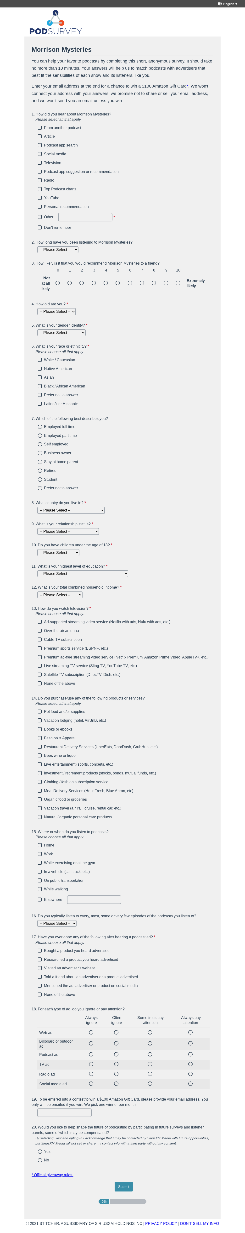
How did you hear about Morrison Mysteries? (71, 116)
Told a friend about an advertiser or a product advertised (91, 977)
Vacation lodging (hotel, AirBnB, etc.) (75, 720)
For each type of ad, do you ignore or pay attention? (78, 1009)
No (46, 1160)
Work (48, 854)
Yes (47, 1151)
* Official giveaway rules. (52, 1175)
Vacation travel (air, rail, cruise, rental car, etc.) (82, 808)
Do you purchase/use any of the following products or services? (88, 700)
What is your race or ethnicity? (83, 349)
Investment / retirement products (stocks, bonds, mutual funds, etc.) (100, 773)
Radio (49, 180)
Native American (58, 369)
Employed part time (60, 436)
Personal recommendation (66, 207)
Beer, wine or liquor (60, 755)
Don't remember (57, 227)
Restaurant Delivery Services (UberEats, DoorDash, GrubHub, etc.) (101, 747)
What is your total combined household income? (77, 587)
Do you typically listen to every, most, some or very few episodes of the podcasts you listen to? (114, 916)
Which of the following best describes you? (70, 419)
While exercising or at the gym (69, 863)
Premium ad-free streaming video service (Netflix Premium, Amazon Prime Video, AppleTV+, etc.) (126, 657)
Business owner (57, 453)
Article (49, 136)
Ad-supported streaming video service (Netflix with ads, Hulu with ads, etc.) (107, 622)
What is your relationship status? (63, 524)
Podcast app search (61, 145)
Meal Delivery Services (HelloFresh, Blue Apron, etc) (88, 791)
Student (50, 479)
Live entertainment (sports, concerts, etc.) (78, 764)
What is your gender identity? (60, 325)
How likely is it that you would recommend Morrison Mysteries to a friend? (96, 263)
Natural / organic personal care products (78, 817)
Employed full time (59, 427)
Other (48, 217)
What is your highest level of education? (70, 566)
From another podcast (62, 128)
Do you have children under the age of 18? (72, 545)
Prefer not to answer (61, 395)
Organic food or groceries (65, 799)
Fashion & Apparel (60, 738)
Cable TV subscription (63, 639)
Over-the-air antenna (61, 631)
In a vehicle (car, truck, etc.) (67, 872)
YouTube (51, 198)
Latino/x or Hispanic (61, 404)
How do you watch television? (84, 611)
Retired (50, 471)
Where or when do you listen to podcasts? (70, 834)
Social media (55, 154)
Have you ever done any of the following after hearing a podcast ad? (116, 939)
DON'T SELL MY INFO (199, 1224)
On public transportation (64, 880)
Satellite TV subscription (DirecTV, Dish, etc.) (82, 675)
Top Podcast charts (60, 189)
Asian (49, 377)
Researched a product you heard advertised (81, 959)
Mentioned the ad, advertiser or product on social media (91, 986)
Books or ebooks (58, 729)
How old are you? (50, 304)
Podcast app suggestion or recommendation (81, 172)
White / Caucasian (59, 360)
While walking (56, 889)
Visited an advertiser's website (69, 968)
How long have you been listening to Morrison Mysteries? (82, 242)
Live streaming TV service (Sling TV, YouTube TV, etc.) (90, 666)
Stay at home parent (61, 462)
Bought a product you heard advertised (77, 951)
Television (52, 163)
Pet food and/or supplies (64, 712)
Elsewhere (53, 900)
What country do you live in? (59, 503)
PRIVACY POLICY (161, 1224)
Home (49, 845)
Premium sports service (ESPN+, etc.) (76, 648)
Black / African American (64, 386)
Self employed (56, 444)
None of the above (59, 683)
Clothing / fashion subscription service (76, 782)
